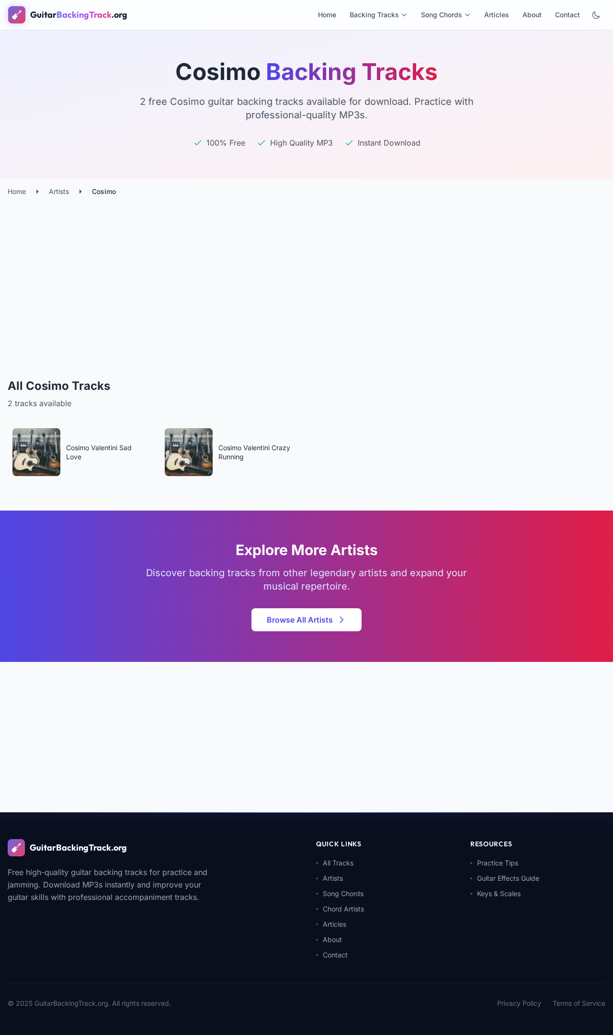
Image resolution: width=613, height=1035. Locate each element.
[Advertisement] (306, 268)
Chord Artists (343, 909)
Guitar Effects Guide (508, 878)
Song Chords (441, 15)
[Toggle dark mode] (596, 14)
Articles (496, 15)
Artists (59, 191)
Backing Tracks (374, 15)
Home (327, 15)
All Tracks (338, 863)
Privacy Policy (519, 1003)
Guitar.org (78, 14)
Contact (567, 15)
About (532, 15)
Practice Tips (497, 863)
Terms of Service (579, 1003)
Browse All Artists (300, 620)
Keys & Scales (499, 893)
